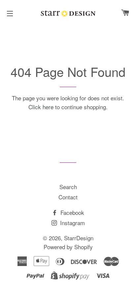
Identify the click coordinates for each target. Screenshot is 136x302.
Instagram (71, 222)
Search (68, 187)
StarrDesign (78, 238)
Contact (68, 197)
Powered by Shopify (68, 247)
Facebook (71, 212)
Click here (40, 107)
